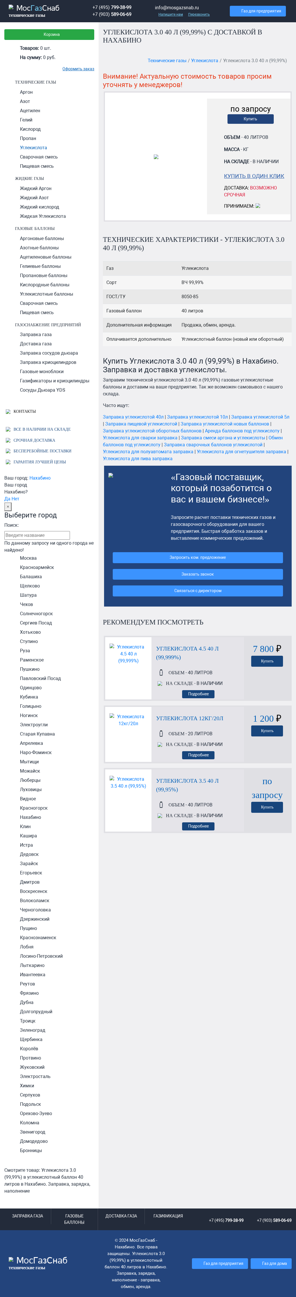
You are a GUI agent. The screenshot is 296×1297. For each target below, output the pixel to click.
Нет (15, 499)
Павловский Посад (40, 678)
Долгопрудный (36, 1011)
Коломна (29, 1122)
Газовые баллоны (35, 228)
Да (7, 499)
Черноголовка (35, 910)
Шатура (28, 595)
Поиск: (11, 525)
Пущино (28, 928)
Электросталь (35, 1076)
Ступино (29, 641)
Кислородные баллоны (44, 285)
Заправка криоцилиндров (48, 362)
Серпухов (30, 1095)
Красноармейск (37, 567)
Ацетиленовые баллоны (45, 257)
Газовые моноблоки (42, 371)
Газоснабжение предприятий (48, 325)
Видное (28, 799)
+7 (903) (112, 14)
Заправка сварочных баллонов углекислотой (213, 444)
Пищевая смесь (37, 166)
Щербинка (31, 1039)
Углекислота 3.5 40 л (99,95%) (187, 785)
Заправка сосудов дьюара (49, 353)
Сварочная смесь (39, 157)
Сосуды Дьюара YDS (42, 390)
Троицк (28, 1021)
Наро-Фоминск (36, 752)
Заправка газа (36, 334)
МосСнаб (34, 11)
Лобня (27, 947)
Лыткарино (32, 965)
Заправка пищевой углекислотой (141, 424)
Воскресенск (33, 891)
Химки (27, 1085)
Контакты (24, 411)
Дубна (27, 1002)
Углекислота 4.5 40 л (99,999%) (187, 652)
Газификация (168, 1216)
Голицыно (30, 706)
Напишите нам (170, 14)
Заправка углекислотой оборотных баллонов (152, 431)
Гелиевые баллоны (40, 266)
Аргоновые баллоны (42, 238)
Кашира (28, 836)
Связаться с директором (197, 590)
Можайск (30, 771)
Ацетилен (30, 110)
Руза (25, 650)
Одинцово (31, 687)
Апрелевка (31, 743)
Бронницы (31, 1150)
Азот (25, 101)
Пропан (28, 138)
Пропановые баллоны (43, 275)
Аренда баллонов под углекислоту (242, 431)
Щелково (30, 586)
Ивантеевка (32, 974)
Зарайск (29, 863)
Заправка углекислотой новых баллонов (225, 424)
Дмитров (30, 882)
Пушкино (30, 669)
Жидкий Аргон (35, 188)
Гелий (26, 120)
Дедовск (29, 854)
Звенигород (32, 1132)
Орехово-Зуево (36, 1113)
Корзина (52, 34)
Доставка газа (36, 344)
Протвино (30, 1058)
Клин (25, 826)
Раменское (32, 660)
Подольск (30, 1104)
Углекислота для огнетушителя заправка (241, 451)
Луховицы (31, 789)
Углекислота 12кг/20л (189, 718)
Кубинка (29, 697)
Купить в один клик (254, 176)
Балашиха (31, 576)
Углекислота (33, 147)
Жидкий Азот (34, 197)
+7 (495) (112, 7)
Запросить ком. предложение (198, 557)
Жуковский (32, 1067)
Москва (28, 558)
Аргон (26, 92)
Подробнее (198, 694)
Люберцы (30, 780)
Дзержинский (34, 919)
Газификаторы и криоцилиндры (54, 381)
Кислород (30, 129)
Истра (26, 845)
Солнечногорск (36, 613)
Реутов (27, 984)
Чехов (26, 604)
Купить (250, 119)
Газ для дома (274, 1263)
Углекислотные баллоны (46, 294)
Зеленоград (32, 1030)
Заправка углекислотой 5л (260, 417)
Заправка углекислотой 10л (197, 417)
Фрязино (29, 993)
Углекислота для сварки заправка (140, 438)
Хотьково (30, 632)
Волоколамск (34, 900)
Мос (38, 1263)
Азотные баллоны (39, 247)
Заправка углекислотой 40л (133, 417)
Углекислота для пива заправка (138, 458)
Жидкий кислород (39, 207)
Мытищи (29, 761)
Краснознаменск (38, 937)
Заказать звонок (198, 574)
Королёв (29, 1048)
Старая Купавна (37, 734)
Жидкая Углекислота (43, 216)
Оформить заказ (78, 69)
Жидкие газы (29, 178)
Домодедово (34, 1141)
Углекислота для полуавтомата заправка (148, 451)
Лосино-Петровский (41, 956)
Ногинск (29, 715)
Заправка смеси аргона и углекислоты (223, 438)
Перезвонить (199, 14)
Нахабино (40, 478)
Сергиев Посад (36, 623)
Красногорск (34, 808)
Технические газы (35, 82)
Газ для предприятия (261, 11)
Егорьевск (31, 873)
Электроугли (34, 724)
